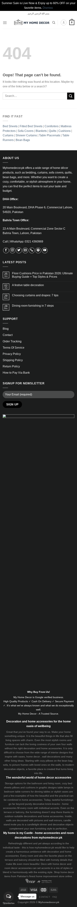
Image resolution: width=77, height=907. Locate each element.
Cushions (64, 130)
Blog (6, 328)
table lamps (64, 787)
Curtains (8, 135)
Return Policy (11, 366)
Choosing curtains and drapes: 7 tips (35, 295)
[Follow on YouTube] (45, 250)
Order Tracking (12, 341)
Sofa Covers (25, 130)
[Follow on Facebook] (6, 250)
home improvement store (50, 876)
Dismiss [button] (48, 7)
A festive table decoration (28, 285)
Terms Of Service (13, 347)
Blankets (41, 130)
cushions (30, 787)
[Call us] (32, 250)
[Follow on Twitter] (19, 250)
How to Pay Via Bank (16, 372)
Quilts (52, 130)
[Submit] (70, 96)
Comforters (52, 126)
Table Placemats (49, 135)
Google (39, 697)
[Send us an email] (25, 250)
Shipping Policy (13, 360)
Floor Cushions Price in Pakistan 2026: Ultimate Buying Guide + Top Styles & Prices (42, 275)
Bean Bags (23, 140)
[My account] (63, 22)
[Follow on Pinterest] (38, 250)
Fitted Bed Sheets (31, 126)
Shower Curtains (26, 135)
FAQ (54, 897)
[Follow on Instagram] (12, 250)
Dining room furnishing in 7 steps (33, 305)
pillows (49, 760)
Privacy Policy (12, 353)
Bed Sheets (10, 126)
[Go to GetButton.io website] (8, 903)
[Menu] (5, 22)
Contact (8, 334)
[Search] (53, 22)
